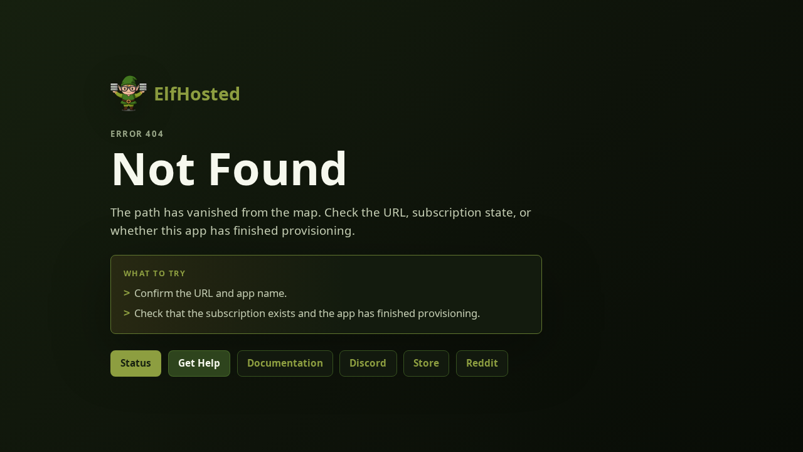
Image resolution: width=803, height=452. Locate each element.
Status (135, 363)
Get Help (199, 363)
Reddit (482, 363)
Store (426, 363)
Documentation (285, 363)
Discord (367, 363)
